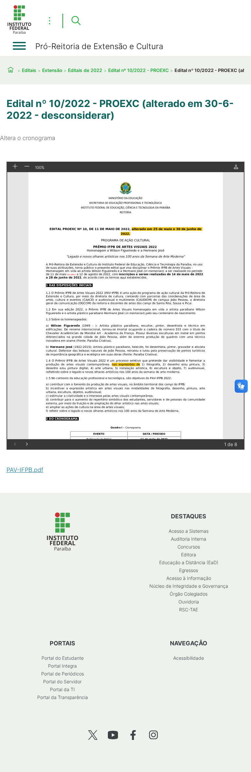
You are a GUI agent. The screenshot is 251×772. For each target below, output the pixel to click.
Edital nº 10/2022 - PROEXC (138, 70)
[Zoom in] (15, 166)
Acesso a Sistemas (189, 531)
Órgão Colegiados (189, 594)
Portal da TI (62, 689)
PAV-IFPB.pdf (25, 469)
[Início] (19, 32)
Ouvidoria (188, 601)
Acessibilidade (188, 658)
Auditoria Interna (188, 539)
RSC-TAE (188, 609)
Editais (29, 70)
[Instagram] (153, 735)
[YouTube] (113, 735)
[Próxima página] (27, 444)
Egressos (188, 570)
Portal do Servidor (62, 681)
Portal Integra (62, 666)
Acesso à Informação (188, 578)
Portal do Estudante (63, 658)
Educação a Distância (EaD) (188, 562)
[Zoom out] (27, 166)
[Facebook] (133, 735)
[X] (92, 735)
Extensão (52, 70)
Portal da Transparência (62, 697)
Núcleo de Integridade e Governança (188, 586)
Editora (188, 554)
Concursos (188, 546)
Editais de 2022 (85, 70)
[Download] (236, 167)
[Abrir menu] (19, 46)
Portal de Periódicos (62, 673)
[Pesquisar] (76, 21)
